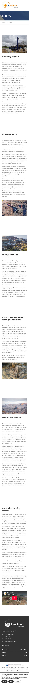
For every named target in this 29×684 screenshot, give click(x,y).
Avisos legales (14, 669)
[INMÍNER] (10, 4)
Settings (17, 681)
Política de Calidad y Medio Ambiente (14, 670)
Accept (4, 681)
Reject (11, 681)
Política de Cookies (23, 669)
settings (17, 678)
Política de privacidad (6, 669)
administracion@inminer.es (11, 641)
